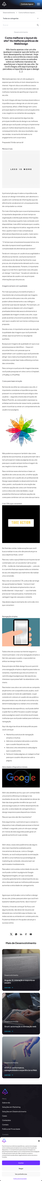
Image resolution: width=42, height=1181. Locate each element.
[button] (39, 1141)
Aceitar (21, 1163)
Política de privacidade (20, 1178)
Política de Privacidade (11, 1129)
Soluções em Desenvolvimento (14, 1111)
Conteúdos (6, 1120)
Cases (4, 1116)
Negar (21, 1168)
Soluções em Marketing (11, 1107)
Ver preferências (21, 1174)
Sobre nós (6, 1103)
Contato (5, 1125)
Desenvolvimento (9, 12)
